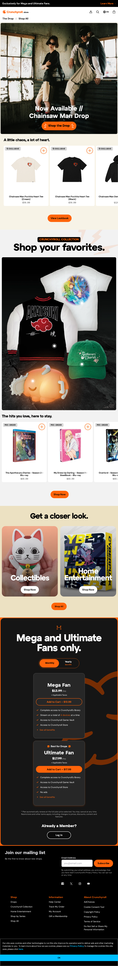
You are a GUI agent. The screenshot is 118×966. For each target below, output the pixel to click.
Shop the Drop (59, 125)
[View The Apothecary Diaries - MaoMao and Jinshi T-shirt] (82, 303)
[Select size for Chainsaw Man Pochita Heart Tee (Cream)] (43, 150)
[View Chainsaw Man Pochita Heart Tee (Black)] (72, 169)
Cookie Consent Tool (94, 907)
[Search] (97, 12)
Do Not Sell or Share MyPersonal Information (95, 928)
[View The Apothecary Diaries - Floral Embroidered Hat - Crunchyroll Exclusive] (82, 364)
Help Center (55, 901)
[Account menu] (90, 11)
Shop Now (59, 494)
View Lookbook (60, 218)
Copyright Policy (92, 912)
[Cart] (114, 11)
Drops (14, 901)
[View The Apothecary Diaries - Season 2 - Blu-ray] (24, 445)
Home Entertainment (21, 911)
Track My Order (56, 906)
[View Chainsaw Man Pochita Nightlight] (32, 381)
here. (21, 949)
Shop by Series (18, 916)
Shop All (23, 18)
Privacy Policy (91, 916)
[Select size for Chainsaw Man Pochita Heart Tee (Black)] (89, 150)
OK (59, 957)
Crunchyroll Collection (21, 906)
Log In (59, 835)
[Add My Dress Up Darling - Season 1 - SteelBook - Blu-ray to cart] (88, 427)
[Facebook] (62, 883)
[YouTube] (88, 883)
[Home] (15, 12)
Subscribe (103, 863)
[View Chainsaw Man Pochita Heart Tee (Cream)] (26, 169)
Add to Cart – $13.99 (59, 701)
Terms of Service (92, 921)
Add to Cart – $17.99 (59, 769)
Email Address (68, 858)
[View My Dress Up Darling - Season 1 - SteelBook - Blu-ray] (70, 445)
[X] (71, 883)
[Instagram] (80, 883)
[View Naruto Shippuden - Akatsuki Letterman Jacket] (54, 346)
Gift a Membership (58, 916)
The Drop (8, 18)
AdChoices (89, 901)
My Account (55, 911)
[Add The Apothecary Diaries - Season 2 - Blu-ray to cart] (41, 427)
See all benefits (47, 729)
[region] (61, 176)
